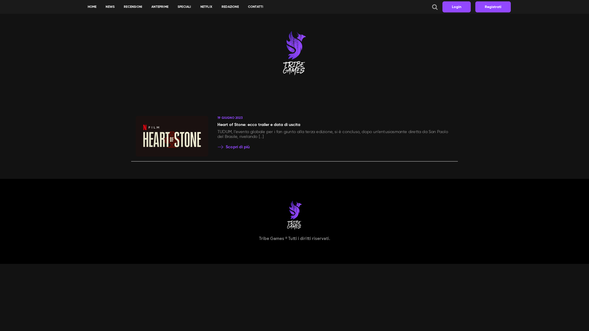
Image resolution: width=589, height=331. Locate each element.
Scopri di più (238, 146)
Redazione (230, 7)
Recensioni (133, 7)
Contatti (255, 7)
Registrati (493, 6)
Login (456, 6)
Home (92, 7)
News (110, 7)
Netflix (206, 7)
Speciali (184, 7)
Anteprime (159, 7)
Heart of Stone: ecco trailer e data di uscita (258, 124)
